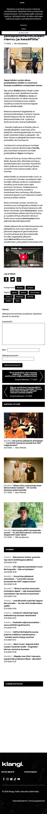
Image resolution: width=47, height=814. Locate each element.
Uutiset (30, 288)
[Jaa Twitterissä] (12, 279)
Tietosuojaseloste (36, 801)
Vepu (17, 301)
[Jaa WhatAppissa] (19, 279)
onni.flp (30, 297)
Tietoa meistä (7, 772)
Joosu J (9, 297)
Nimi (4, 350)
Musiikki (20, 288)
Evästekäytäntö (20, 801)
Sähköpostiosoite (10, 356)
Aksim (14, 292)
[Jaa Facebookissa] (6, 279)
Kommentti (7, 322)
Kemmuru (19, 297)
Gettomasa (34, 292)
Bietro (23, 292)
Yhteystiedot (30, 772)
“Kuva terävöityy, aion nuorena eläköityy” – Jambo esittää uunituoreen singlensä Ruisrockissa (21, 376)
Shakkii (8, 301)
